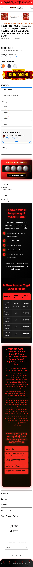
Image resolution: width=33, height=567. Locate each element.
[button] (2, 8)
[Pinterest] (8, 199)
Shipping (10, 50)
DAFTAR (15, 564)
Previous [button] (2, 2)
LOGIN (9, 564)
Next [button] (31, 2)
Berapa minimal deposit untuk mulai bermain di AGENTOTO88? (16, 465)
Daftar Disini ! (26, 3)
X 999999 (6, 124)
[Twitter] (5, 199)
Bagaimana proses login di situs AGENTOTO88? (15, 448)
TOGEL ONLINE (7, 90)
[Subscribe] (26, 547)
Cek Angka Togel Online (16, 175)
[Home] (13, 7)
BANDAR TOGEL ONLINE (10, 96)
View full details (6, 202)
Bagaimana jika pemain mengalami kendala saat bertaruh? (15, 471)
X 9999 (5, 112)
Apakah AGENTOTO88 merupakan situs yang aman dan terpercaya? (15, 454)
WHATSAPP (22, 564)
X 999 (5, 106)
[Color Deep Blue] (9, 66)
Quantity (4, 148)
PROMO (3, 564)
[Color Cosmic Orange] (3, 66)
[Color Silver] (15, 66)
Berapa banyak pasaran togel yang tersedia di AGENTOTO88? (15, 460)
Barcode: (12, 38)
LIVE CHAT (28, 564)
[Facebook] (2, 199)
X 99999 (6, 118)
